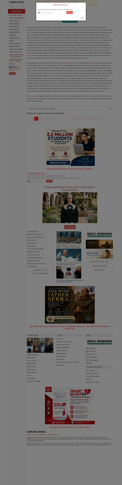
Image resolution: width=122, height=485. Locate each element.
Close (82, 18)
